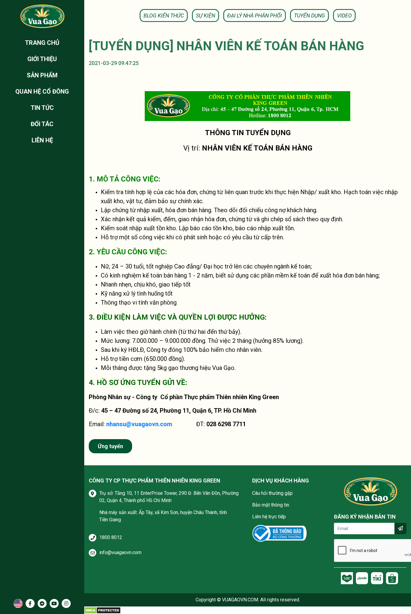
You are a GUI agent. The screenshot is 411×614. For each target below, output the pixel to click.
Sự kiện (205, 15)
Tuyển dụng (309, 15)
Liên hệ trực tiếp (269, 516)
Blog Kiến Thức (164, 15)
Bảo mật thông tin (270, 505)
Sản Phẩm (42, 75)
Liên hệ (42, 140)
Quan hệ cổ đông (42, 91)
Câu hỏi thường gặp (272, 493)
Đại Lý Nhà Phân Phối (254, 15)
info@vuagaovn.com (120, 552)
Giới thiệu (42, 59)
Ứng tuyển (110, 446)
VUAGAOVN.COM (240, 600)
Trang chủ (42, 42)
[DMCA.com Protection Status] (102, 610)
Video (344, 15)
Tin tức (42, 107)
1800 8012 (110, 537)
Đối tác (42, 124)
